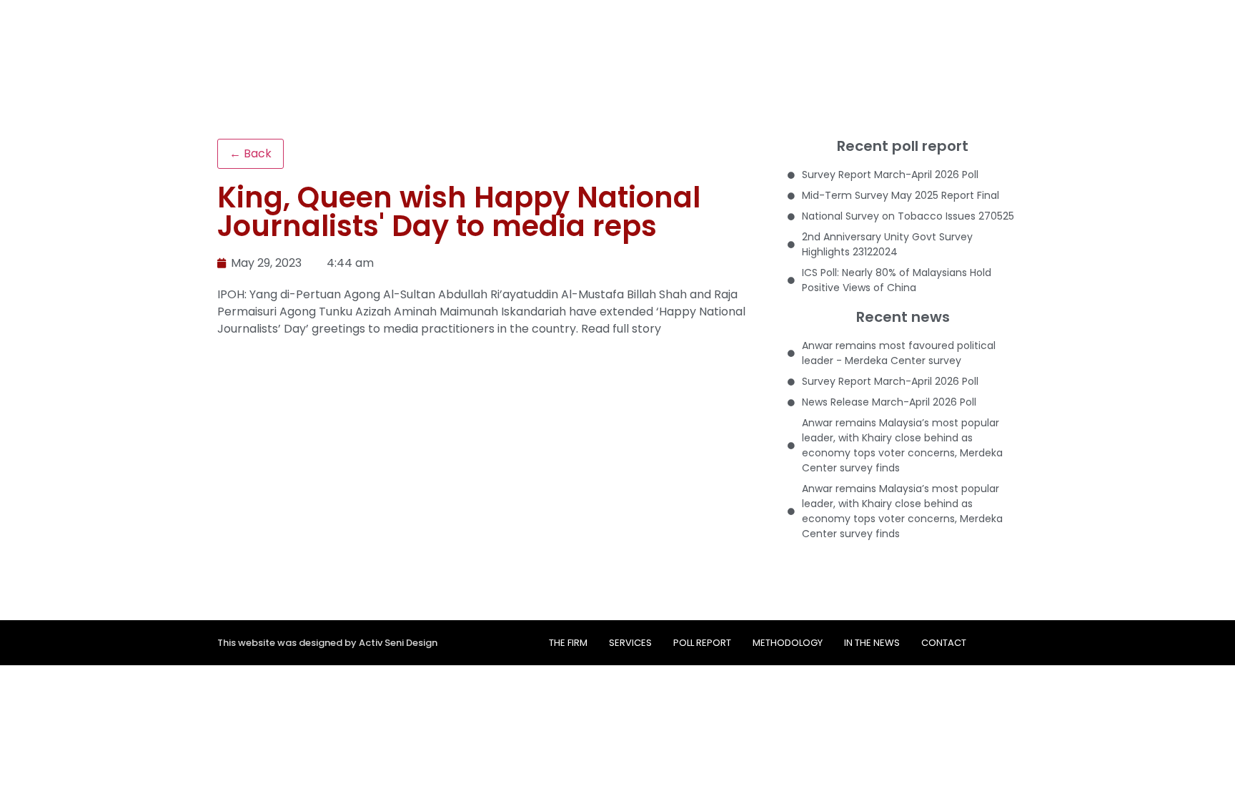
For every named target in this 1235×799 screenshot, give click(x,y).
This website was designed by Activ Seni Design (327, 643)
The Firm (568, 643)
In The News (872, 643)
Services (630, 643)
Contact (943, 643)
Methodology (788, 643)
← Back (250, 153)
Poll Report (702, 643)
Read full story (621, 328)
